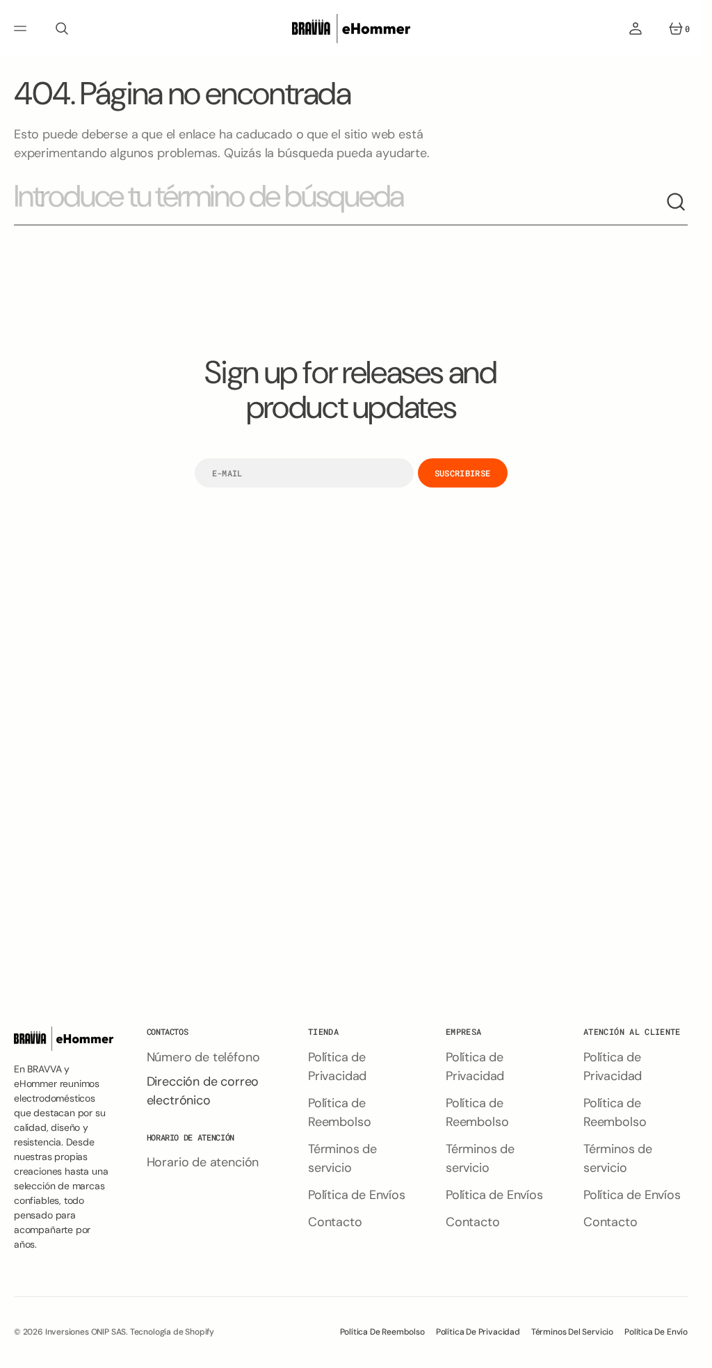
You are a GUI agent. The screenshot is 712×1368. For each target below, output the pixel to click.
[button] (22, 28)
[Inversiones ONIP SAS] (351, 28)
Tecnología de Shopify (172, 1331)
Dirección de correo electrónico (203, 1091)
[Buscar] (676, 202)
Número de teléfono (203, 1057)
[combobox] (339, 202)
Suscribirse (463, 472)
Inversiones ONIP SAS (85, 1331)
